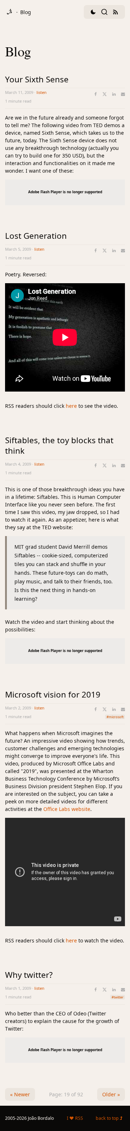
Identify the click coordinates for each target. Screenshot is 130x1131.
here (71, 405)
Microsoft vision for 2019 (52, 694)
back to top (108, 1118)
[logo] (9, 12)
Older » (111, 1094)
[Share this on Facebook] (96, 94)
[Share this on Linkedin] (114, 94)
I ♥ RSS (75, 1118)
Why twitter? (29, 974)
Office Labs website (66, 809)
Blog (25, 12)
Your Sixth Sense (37, 79)
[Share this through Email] (123, 94)
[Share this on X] (105, 94)
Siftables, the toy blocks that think (59, 445)
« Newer (20, 1094)
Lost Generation (36, 235)
